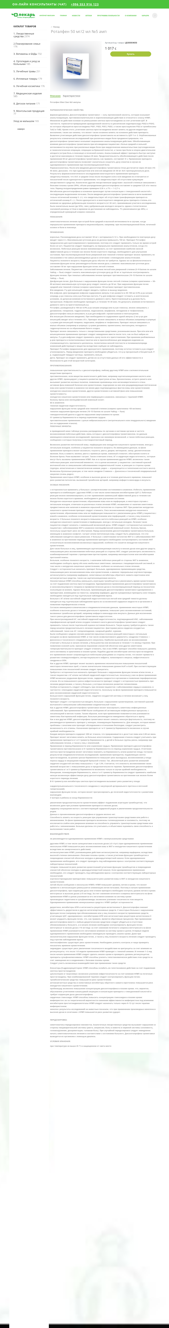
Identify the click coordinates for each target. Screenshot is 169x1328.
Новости (76, 15)
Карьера (145, 15)
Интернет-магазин (47, 15)
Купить (130, 54)
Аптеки (88, 15)
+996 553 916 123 (85, 4)
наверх (21, 129)
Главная (63, 15)
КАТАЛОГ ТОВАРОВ (24, 26)
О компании (131, 15)
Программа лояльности (108, 15)
